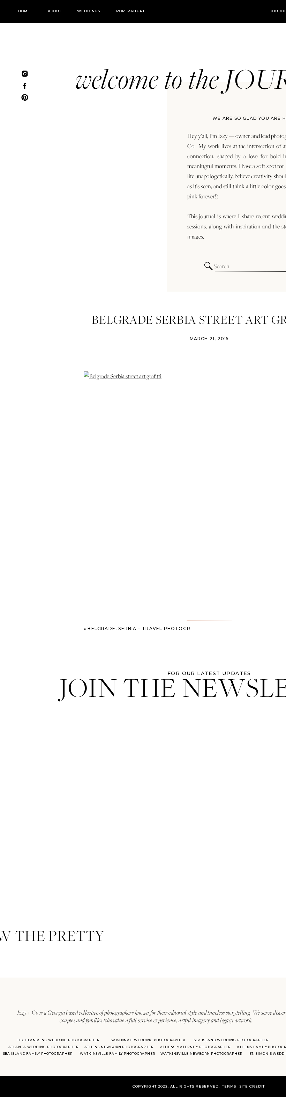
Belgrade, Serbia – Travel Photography (146, 628)
